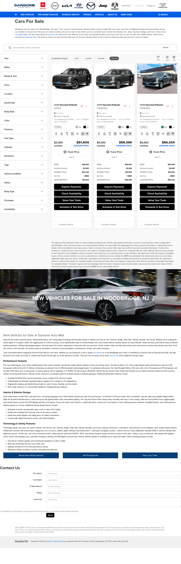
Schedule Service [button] (70, 14)
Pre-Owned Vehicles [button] (48, 14)
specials (113, 356)
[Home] (16, 14)
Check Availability (71, 193)
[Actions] (86, 106)
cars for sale (53, 34)
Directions (126, 14)
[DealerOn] (21, 541)
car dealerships (21, 34)
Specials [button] (99, 14)
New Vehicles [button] (27, 14)
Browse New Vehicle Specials (31, 455)
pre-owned (97, 353)
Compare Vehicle (66, 224)
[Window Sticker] (87, 134)
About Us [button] (112, 14)
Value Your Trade (150, 455)
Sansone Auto (31, 37)
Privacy (63, 541)
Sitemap (57, 541)
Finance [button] (87, 14)
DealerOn (49, 541)
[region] (71, 172)
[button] (89, 78)
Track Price (73, 152)
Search (165, 47)
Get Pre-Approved (90, 455)
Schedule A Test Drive (71, 207)
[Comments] (83, 134)
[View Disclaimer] (78, 133)
